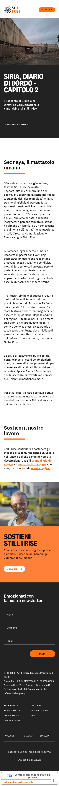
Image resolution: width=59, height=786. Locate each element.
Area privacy (11, 705)
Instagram (27, 735)
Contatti (36, 705)
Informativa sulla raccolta (18, 782)
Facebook (9, 735)
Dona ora (47, 9)
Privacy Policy (12, 710)
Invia (42, 653)
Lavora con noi (39, 710)
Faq (33, 715)
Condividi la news (16, 124)
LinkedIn (44, 735)
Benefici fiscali (12, 720)
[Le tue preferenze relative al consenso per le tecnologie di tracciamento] (54, 781)
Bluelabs (36, 760)
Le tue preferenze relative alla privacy (32, 776)
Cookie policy (11, 715)
